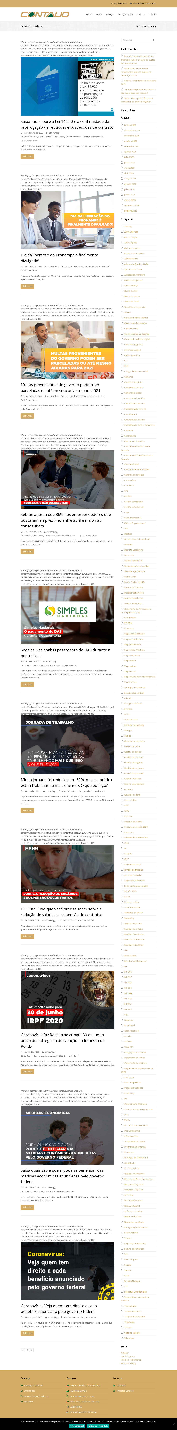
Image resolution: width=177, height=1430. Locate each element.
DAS (58, 665)
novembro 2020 (132, 135)
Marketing (129, 918)
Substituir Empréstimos (135, 1291)
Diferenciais (29, 1390)
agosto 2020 (130, 151)
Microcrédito (130, 955)
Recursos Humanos (133, 1189)
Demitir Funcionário (133, 560)
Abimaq (127, 226)
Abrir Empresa (131, 231)
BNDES (127, 312)
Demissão (129, 555)
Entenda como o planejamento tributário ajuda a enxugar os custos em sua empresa (138, 60)
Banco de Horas (132, 296)
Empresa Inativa (132, 655)
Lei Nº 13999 (130, 891)
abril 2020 (129, 173)
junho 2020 (129, 162)
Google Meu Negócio (134, 783)
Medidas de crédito (133, 928)
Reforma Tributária (133, 1211)
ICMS (126, 810)
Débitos (128, 533)
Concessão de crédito (134, 398)
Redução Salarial (132, 1205)
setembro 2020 (131, 146)
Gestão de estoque (133, 757)
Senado (127, 1264)
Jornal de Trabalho (133, 875)
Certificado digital (132, 349)
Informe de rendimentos (136, 837)
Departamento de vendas (136, 566)
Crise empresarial (132, 517)
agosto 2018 (130, 183)
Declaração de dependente (137, 539)
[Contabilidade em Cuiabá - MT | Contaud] (45, 14)
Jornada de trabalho (92, 791)
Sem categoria (131, 1259)
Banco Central (130, 290)
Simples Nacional (69, 665)
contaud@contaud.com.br (144, 3)
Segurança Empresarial (135, 1243)
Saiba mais (27, 156)
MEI (126, 950)
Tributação (129, 1321)
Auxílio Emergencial (133, 280)
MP (73, 535)
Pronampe (89, 266)
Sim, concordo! (77, 1426)
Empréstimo (130, 671)
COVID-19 (129, 485)
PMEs (127, 1120)
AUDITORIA (76, 1406)
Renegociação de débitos (136, 1227)
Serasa (127, 1270)
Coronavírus (49, 535)
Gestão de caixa (132, 746)
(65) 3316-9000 (120, 3)
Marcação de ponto (133, 912)
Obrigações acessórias (135, 1052)
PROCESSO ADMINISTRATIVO (84, 1401)
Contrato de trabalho (134, 441)
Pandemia (129, 1077)
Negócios (128, 1020)
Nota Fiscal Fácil (131, 1030)
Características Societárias (136, 333)
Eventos (128, 708)
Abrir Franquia (130, 237)
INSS (84, 920)
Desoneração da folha (134, 571)
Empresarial (130, 660)
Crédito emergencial (134, 506)
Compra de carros (132, 392)
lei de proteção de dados (136, 886)
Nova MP (128, 1046)
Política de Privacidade (98, 1426)
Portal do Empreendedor (136, 1125)
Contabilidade (130, 414)
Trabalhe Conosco (125, 1390)
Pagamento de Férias (134, 1057)
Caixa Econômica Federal (136, 317)
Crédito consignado (133, 501)
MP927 (127, 1003)
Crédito (127, 496)
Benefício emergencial (34, 136)
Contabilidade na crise (54, 136)
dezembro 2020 (132, 130)
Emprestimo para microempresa (139, 676)
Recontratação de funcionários (138, 1179)
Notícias (128, 1041)
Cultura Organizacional (134, 523)
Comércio (128, 376)
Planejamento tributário (135, 1103)
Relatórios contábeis (134, 1222)
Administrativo (131, 258)
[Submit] (153, 40)
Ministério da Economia (135, 961)
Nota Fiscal (129, 1025)
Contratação (130, 435)
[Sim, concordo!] (173, 1424)
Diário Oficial (130, 576)
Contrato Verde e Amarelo (136, 469)
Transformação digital (134, 1316)
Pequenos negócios (133, 1087)
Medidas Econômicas (65, 1191)
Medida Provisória (73, 136)
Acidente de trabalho (134, 253)
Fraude (127, 735)
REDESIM (128, 1195)
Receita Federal (102, 266)
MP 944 (128, 993)
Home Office (130, 800)
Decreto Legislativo (133, 549)
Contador (128, 430)
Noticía (127, 1036)
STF (126, 1286)
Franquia (128, 730)
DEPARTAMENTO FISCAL (82, 1396)
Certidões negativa (133, 344)
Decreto (128, 544)
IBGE (126, 805)
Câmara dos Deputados (135, 323)
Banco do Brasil (131, 301)
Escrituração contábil (134, 692)
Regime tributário (132, 1216)
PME (126, 1114)
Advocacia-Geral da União (136, 264)
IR (125, 848)
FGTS (126, 714)
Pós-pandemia (131, 1136)
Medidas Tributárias (133, 945)
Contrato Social (131, 464)
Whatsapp (129, 1338)
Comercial (121, 1385)
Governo (128, 789)
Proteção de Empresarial (136, 1157)
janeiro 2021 (130, 124)
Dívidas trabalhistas (133, 598)
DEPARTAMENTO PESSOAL (83, 1412)
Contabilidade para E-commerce (139, 425)
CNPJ (126, 366)
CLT (126, 360)
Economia (128, 628)
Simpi (126, 1275)
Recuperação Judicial (134, 1184)
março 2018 (130, 200)
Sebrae (127, 1238)
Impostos (129, 832)
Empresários (130, 666)
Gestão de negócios (134, 767)
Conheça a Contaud (33, 1385)
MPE (126, 1014)
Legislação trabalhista (134, 880)
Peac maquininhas (132, 1082)
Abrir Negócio (130, 242)
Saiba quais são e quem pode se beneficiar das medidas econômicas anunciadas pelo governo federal (62, 1176)
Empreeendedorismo (134, 633)
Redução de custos (133, 1200)
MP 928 (128, 982)
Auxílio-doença (131, 285)
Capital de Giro (131, 328)
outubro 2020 (130, 141)
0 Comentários (30, 140)
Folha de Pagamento (134, 725)
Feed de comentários (131, 1359)
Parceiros (28, 1401)
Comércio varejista (133, 382)
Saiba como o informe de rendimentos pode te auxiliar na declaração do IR (136, 72)
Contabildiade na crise (134, 403)
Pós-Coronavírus (132, 1130)
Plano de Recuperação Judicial (138, 1109)
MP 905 (128, 971)
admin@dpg (54, 133)
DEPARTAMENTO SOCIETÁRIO (85, 1385)
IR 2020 (59, 1056)
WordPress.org (128, 1363)
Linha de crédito (63, 535)
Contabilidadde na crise (135, 408)
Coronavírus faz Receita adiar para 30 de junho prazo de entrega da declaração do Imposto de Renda (63, 1040)
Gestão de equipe (132, 751)
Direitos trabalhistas (134, 592)
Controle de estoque (134, 474)
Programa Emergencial (93, 136)
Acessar (125, 1352)
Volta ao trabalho (132, 1332)
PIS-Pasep (129, 1093)
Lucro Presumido (132, 907)
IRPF (126, 859)
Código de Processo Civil (136, 371)
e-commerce (130, 617)
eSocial (127, 698)
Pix (125, 1098)
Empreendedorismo (133, 639)
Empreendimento (132, 644)
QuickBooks (129, 1163)
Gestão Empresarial (133, 773)
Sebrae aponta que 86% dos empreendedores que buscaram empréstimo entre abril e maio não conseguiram (66, 520)
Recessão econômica (134, 1173)
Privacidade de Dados (134, 1141)
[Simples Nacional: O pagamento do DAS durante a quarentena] (67, 615)
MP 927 (128, 977)
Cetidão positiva (132, 355)
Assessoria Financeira (134, 274)
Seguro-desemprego (134, 1248)
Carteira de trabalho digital (137, 339)
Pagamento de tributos (135, 1062)
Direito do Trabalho (133, 587)
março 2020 (130, 178)
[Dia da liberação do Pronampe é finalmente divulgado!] (67, 220)
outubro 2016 (130, 210)
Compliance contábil (133, 387)
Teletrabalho (130, 1305)
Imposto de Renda (133, 821)
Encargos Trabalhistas (134, 687)
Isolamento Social (132, 864)
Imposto (128, 816)
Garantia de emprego (134, 741)
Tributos (128, 1327)
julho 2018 (129, 189)
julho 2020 (129, 157)
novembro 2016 (132, 205)
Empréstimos (130, 682)
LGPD (127, 896)
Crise (126, 512)
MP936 (127, 1009)
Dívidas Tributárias (133, 603)
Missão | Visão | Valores (36, 1396)
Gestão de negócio (133, 762)
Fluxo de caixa (131, 719)
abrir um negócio (132, 248)
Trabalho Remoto (132, 1311)
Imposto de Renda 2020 (136, 826)
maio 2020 (129, 167)
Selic (102, 396)
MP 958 (128, 998)
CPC (126, 490)
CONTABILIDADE (78, 1390)
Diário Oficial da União (134, 582)
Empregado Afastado (134, 649)
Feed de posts (128, 1356)
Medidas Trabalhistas (134, 939)
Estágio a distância (133, 703)
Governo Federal (91, 396)
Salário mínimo (131, 1232)
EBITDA (128, 623)
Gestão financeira (132, 778)
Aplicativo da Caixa (133, 269)
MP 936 (90, 920)
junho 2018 (129, 194)
